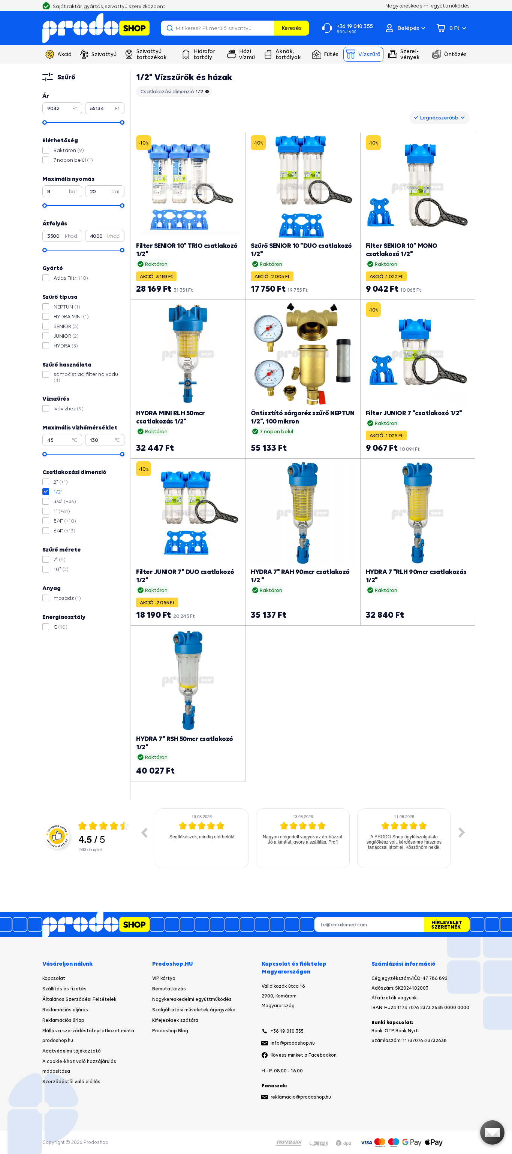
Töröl (267, 28)
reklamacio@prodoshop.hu (301, 1097)
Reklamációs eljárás (65, 1009)
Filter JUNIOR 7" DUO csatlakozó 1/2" (185, 576)
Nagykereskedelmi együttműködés (192, 999)
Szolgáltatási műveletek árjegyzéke (193, 1009)
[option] (202, 838)
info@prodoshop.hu (293, 1043)
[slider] (44, 122)
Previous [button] (144, 832)
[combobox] (439, 117)
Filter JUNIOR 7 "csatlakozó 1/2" (414, 413)
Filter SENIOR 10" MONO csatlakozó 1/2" (401, 250)
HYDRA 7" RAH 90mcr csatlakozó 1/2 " (300, 576)
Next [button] (461, 832)
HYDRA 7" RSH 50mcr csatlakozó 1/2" (184, 743)
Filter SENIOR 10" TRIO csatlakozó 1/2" (187, 250)
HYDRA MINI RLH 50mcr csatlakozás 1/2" (170, 417)
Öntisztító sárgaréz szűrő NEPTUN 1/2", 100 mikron (302, 417)
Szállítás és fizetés (64, 988)
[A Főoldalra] (96, 28)
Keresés (291, 28)
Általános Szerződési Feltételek (79, 999)
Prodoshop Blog (170, 1030)
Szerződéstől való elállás (71, 1081)
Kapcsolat (53, 978)
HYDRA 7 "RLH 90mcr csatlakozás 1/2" (416, 576)
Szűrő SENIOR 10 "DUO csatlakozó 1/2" (301, 250)
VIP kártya (163, 978)
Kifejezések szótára (175, 1020)
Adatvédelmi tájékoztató (71, 1051)
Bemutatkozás (169, 988)
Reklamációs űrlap (63, 1020)
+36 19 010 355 (287, 1031)
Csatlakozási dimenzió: (172, 91)
